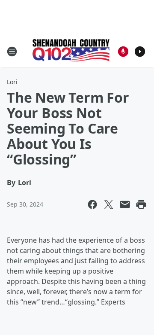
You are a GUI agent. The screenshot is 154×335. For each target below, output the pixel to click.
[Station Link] (71, 51)
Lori (12, 82)
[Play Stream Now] (140, 51)
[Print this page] (141, 204)
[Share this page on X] (109, 204)
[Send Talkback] (123, 51)
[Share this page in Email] (125, 204)
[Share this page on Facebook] (92, 204)
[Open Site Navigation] (12, 51)
